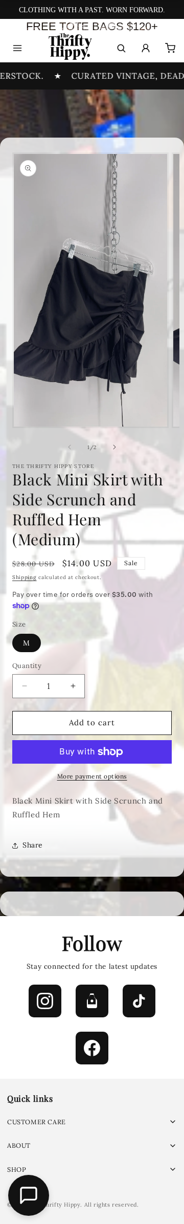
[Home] (69, 48)
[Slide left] (69, 447)
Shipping (24, 577)
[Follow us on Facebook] (92, 1048)
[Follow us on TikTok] (139, 1001)
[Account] (145, 48)
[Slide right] (114, 447)
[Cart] (170, 48)
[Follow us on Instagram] (45, 1001)
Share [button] (32, 845)
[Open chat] (28, 1195)
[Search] (121, 48)
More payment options (92, 776)
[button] (92, 1122)
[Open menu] (17, 48)
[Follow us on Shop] (92, 1001)
